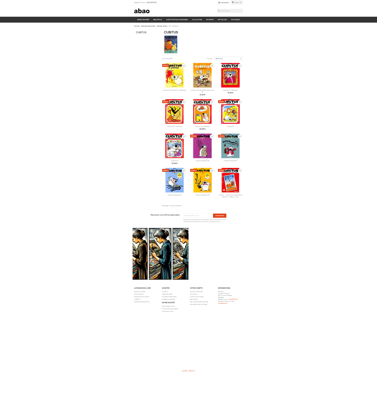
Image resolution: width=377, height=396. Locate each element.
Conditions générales (169, 297)
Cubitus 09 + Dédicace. (174, 126)
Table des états (167, 294)
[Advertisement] (146, 69)
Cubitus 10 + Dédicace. (202, 126)
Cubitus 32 (174, 161)
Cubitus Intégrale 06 (202, 161)
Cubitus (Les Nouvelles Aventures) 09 (202, 91)
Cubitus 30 (230, 126)
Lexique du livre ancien (141, 297)
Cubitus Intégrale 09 (202, 195)
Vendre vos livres (139, 291)
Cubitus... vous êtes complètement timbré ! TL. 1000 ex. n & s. (230, 196)
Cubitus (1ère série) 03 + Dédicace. (174, 90)
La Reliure (137, 299)
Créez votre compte (197, 297)
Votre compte (196, 288)
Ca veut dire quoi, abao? (170, 309)
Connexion (193, 294)
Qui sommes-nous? (168, 306)
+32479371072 (151, 2)
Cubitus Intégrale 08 (174, 195)
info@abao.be (222, 303)
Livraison (165, 291)
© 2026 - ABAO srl (188, 371)
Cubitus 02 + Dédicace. (230, 90)
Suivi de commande (196, 291)
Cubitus (141, 32)
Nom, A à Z (229, 58)
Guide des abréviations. (142, 302)
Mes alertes (194, 299)
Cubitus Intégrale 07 (230, 161)
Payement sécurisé (168, 299)
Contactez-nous (167, 311)
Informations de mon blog (198, 304)
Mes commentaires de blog (199, 302)
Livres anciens (139, 294)
